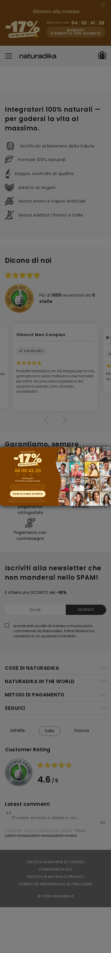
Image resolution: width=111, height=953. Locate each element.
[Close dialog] (109, 449)
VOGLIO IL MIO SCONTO (28, 494)
